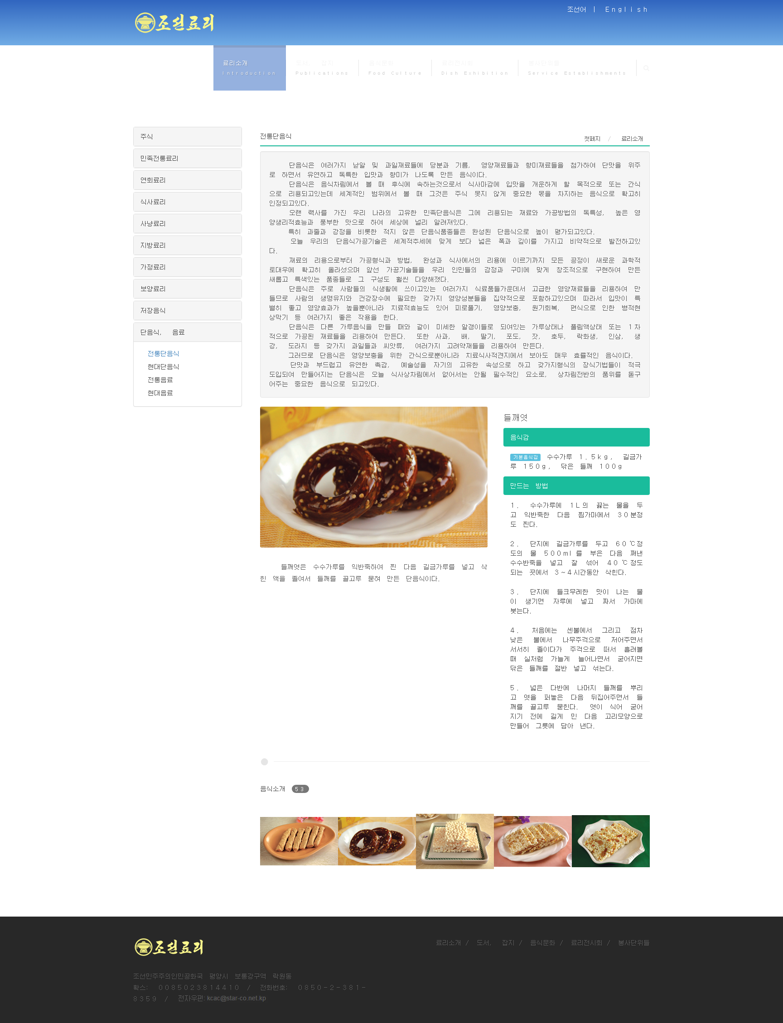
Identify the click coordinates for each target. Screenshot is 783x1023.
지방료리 (153, 245)
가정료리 (153, 267)
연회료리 (153, 180)
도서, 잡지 (496, 942)
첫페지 (592, 138)
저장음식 (153, 310)
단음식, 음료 (162, 332)
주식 (146, 136)
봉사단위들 (634, 942)
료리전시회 (587, 942)
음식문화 (543, 942)
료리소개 (448, 942)
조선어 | (583, 9)
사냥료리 (153, 223)
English (627, 9)
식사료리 (153, 201)
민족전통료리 (159, 158)
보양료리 (153, 288)
